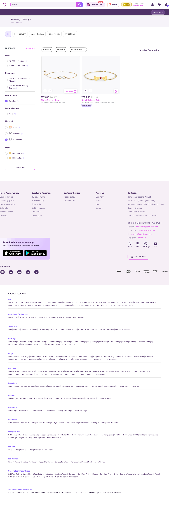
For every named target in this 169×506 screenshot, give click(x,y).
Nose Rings (12, 411)
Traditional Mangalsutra (148, 435)
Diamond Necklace (28, 371)
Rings (10, 353)
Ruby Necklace (71, 371)
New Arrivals (13, 317)
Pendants (12, 419)
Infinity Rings (45, 359)
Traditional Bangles (104, 398)
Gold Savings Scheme (56, 317)
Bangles (11, 395)
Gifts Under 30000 (55, 302)
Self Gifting (23, 317)
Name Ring (149, 357)
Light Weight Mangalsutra (17, 438)
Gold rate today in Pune (149, 474)
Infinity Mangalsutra (54, 438)
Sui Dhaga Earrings (129, 342)
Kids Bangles (39, 398)
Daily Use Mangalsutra (37, 438)
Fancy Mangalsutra (85, 435)
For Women (13, 459)
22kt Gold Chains (99, 374)
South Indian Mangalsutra (67, 435)
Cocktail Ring (13, 359)
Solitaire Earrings (40, 342)
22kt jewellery (43, 329)
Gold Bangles (13, 398)
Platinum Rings (35, 357)
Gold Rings (25, 357)
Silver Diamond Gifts (125, 305)
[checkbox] (22, 61)
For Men (11, 446)
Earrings (12, 338)
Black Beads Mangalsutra (103, 435)
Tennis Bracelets (82, 386)
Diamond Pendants (28, 423)
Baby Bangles (90, 398)
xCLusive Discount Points (86, 493)
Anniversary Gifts (114, 302)
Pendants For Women (79, 462)
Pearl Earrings (116, 342)
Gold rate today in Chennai (18, 474)
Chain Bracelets (96, 386)
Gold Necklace (13, 371)
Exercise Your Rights (55, 493)
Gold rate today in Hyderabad (41, 474)
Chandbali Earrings (145, 342)
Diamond (16, 329)
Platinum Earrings (54, 342)
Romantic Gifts (127, 302)
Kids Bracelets (41, 386)
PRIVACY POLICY (22, 493)
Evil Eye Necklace (112, 371)
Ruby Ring (128, 357)
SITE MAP (11, 493)
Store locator (71, 317)
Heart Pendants (112, 423)
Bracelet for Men (40, 450)
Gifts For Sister (151, 302)
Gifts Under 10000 (39, 302)
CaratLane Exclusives (18, 314)
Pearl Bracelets (54, 386)
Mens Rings (73, 357)
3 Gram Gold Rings (80, 359)
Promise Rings (66, 359)
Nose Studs (51, 411)
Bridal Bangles (66, 398)
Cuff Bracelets (135, 386)
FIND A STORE (140, 257)
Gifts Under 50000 (70, 302)
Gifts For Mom (13, 305)
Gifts (10, 299)
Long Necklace (144, 371)
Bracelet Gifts (78, 305)
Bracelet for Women (46, 462)
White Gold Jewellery (123, 329)
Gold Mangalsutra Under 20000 (126, 435)
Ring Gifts (100, 305)
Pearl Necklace (98, 371)
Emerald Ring (139, 357)
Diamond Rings (13, 357)
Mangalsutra (14, 432)
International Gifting (42, 305)
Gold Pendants (13, 423)
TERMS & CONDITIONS (37, 493)
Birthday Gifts (101, 302)
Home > (13, 22)
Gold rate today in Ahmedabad (66, 477)
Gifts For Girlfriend (26, 305)
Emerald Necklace (84, 374)
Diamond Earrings (26, 342)
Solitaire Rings (48, 357)
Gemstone (33, 329)
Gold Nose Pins (23, 411)
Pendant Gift (67, 305)
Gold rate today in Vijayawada (19, 477)
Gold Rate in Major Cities (19, 471)
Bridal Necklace (56, 374)
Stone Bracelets (122, 386)
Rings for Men (13, 450)
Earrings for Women (29, 462)
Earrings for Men (26, 450)
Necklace (12, 368)
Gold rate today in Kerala (129, 474)
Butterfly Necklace (42, 374)
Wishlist (159, 4)
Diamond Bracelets (28, 386)
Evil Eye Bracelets (67, 386)
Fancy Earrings (26, 344)
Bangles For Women (62, 462)
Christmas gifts (25, 302)
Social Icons (130, 243)
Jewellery (12, 326)
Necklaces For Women (129, 371)
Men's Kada (53, 450)
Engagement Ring (85, 357)
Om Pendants (84, 423)
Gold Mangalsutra (14, 435)
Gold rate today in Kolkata (43, 477)
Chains (80, 329)
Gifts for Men (13, 302)
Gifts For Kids (139, 302)
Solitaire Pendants (43, 423)
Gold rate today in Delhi (109, 474)
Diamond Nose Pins (38, 411)
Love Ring (23, 359)
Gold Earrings (13, 342)
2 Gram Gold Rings (95, 359)
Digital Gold (42, 317)
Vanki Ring (119, 357)
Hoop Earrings (92, 342)
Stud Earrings (104, 342)
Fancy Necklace (70, 374)
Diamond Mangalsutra (31, 435)
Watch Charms (71, 329)
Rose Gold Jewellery (106, 329)
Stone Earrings (39, 344)
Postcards (32, 317)
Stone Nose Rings (80, 411)
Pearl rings (55, 359)
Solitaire (24, 329)
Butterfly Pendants (98, 423)
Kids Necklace (41, 371)
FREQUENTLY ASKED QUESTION (109, 493)
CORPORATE (69, 493)
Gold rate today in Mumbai (88, 474)
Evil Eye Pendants (57, 423)
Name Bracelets (109, 386)
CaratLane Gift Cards (86, 302)
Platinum (54, 329)
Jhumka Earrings (80, 342)
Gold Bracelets (13, 386)
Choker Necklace (84, 371)
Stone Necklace (28, 374)
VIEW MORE (20, 167)
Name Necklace (14, 374)
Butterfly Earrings (68, 344)
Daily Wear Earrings (53, 344)
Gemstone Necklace (56, 371)
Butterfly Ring (34, 359)
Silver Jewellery (91, 329)
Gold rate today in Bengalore (65, 474)
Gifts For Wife (56, 305)
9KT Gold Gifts (110, 305)
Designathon (82, 317)
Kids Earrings (67, 342)
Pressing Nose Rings (64, 411)
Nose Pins (12, 407)
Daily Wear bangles (52, 398)
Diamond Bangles (26, 398)
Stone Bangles (78, 398)
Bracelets (12, 383)
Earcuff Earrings (14, 344)
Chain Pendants (72, 423)
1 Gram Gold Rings (110, 359)
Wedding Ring (109, 357)
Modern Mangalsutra (48, 435)
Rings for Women (14, 462)
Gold (10, 329)
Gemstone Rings (61, 357)
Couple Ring (97, 357)
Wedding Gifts (90, 305)
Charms (61, 329)
